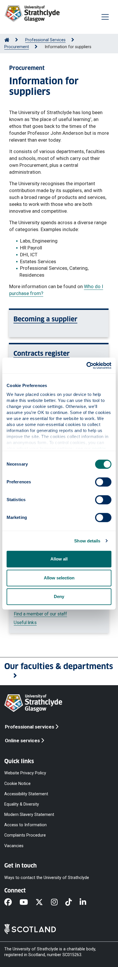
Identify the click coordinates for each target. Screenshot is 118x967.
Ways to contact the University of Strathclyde (46, 877)
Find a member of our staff (40, 614)
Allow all (59, 558)
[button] (59, 671)
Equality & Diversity (21, 804)
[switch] (103, 482)
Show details (87, 540)
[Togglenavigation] (105, 17)
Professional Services (45, 40)
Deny (59, 596)
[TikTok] (72, 902)
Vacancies (13, 845)
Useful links (25, 622)
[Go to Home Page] (6, 40)
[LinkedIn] (87, 902)
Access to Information (25, 825)
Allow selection (59, 577)
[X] (43, 902)
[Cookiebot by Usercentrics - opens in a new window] (86, 365)
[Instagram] (58, 902)
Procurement (16, 46)
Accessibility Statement (26, 793)
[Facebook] (11, 902)
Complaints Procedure (25, 835)
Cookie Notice (17, 783)
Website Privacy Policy (25, 773)
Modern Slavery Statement (29, 814)
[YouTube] (27, 902)
